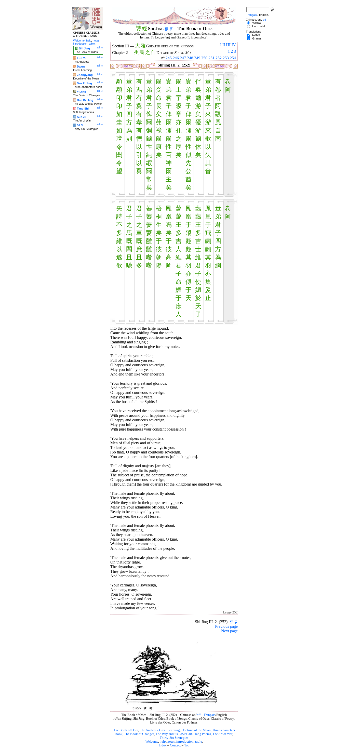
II (223, 45)
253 (226, 58)
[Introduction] (166, 28)
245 (169, 58)
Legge (256, 34)
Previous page (226, 626)
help (163, 741)
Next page (229, 631)
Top (187, 745)
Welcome (151, 741)
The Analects (149, 730)
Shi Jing (84, 48)
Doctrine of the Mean (196, 730)
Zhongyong (85, 74)
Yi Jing (81, 91)
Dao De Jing (85, 100)
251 (211, 58)
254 (233, 58)
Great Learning (169, 730)
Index (163, 745)
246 (176, 58)
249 (197, 58)
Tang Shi (83, 108)
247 (183, 58)
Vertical (256, 22)
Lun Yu (81, 58)
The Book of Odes (125, 730)
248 (190, 58)
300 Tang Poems (199, 734)
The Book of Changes (139, 734)
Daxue (81, 66)
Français (209, 715)
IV (234, 45)
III (228, 45)
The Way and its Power (171, 734)
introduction (185, 741)
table (198, 741)
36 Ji (80, 125)
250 (204, 58)
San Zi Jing (84, 83)
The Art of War (222, 734)
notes (171, 741)
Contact (175, 745)
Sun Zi (81, 116)
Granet (256, 38)
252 (219, 58)
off (198, 715)
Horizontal (258, 26)
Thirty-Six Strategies (174, 738)
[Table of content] (171, 28)
